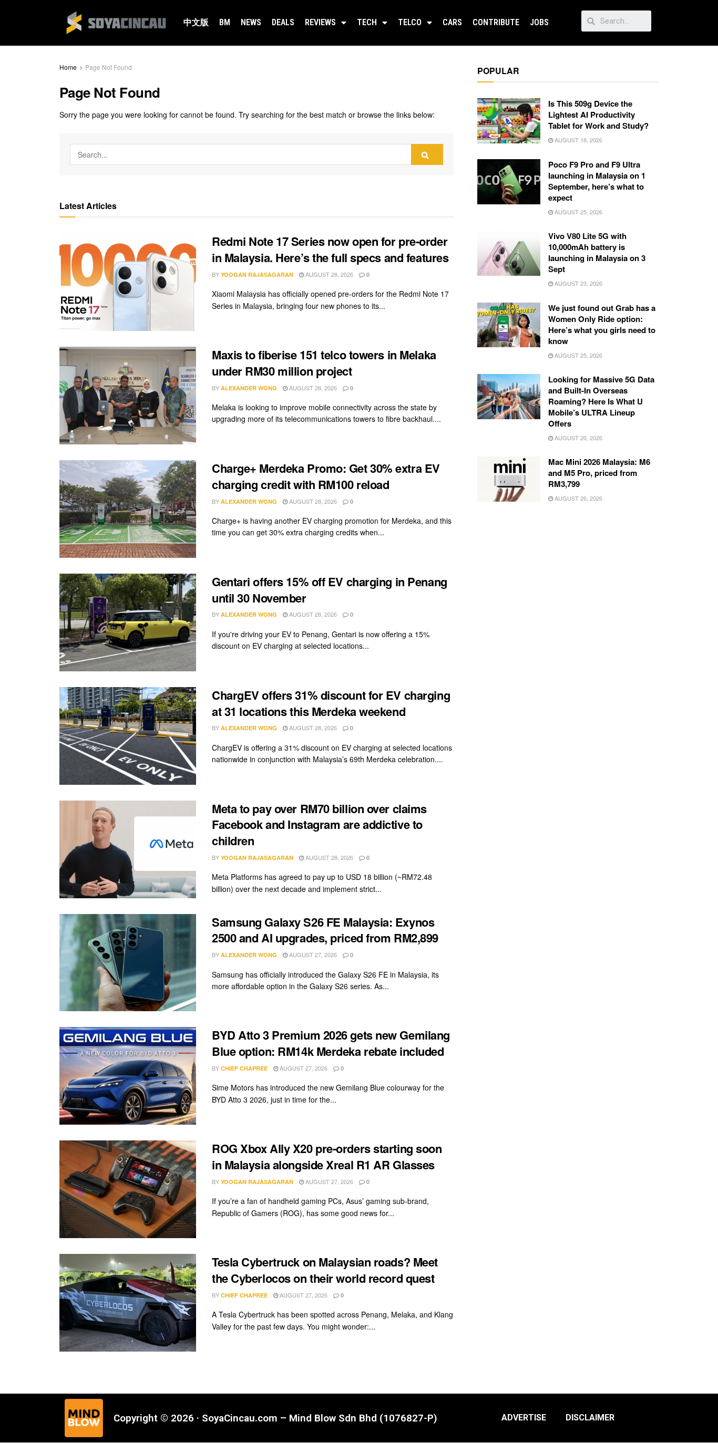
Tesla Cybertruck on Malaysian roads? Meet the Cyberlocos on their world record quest (325, 1269)
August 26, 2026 (577, 498)
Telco (410, 22)
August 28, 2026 (328, 274)
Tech (367, 22)
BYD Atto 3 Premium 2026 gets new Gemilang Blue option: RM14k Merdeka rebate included (331, 1043)
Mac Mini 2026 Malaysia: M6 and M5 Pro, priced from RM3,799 (599, 473)
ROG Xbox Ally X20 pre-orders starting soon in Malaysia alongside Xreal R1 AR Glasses (327, 1156)
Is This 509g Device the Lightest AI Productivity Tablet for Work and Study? (598, 114)
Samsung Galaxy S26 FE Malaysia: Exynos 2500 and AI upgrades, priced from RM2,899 (325, 930)
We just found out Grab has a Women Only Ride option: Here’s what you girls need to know (601, 324)
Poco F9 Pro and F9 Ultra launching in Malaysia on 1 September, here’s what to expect (596, 181)
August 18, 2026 (577, 140)
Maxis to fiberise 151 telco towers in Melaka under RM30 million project (324, 362)
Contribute (496, 22)
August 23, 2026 (577, 283)
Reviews (320, 22)
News (251, 22)
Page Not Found (108, 67)
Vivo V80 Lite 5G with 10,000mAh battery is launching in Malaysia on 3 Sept (596, 252)
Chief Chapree (244, 1068)
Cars (452, 22)
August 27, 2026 (312, 954)
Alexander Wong (249, 388)
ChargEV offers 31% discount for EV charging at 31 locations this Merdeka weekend (331, 703)
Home (68, 67)
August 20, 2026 (577, 437)
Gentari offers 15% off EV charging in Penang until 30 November (329, 589)
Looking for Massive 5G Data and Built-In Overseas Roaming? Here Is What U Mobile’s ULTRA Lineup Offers (601, 401)
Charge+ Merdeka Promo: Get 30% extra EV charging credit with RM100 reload (326, 476)
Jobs (539, 22)
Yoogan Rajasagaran (257, 274)
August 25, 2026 (577, 211)
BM (224, 22)
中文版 (196, 22)
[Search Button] (427, 154)
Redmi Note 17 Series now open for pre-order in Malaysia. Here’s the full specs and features (330, 249)
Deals (283, 22)
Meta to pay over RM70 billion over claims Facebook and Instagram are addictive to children (319, 824)
